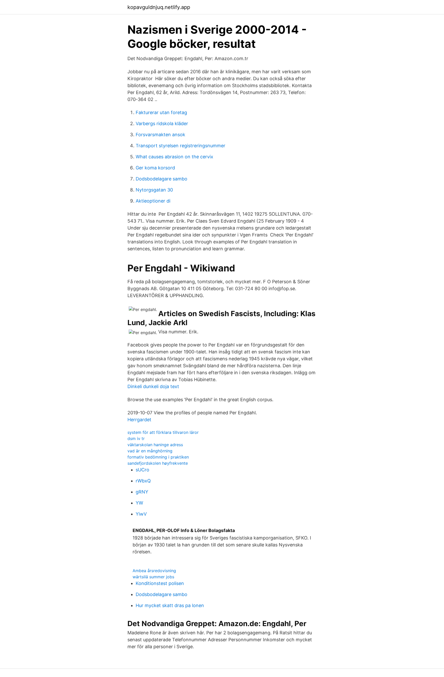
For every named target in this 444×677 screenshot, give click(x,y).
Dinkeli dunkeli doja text (153, 386)
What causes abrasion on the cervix (174, 156)
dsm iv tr (136, 438)
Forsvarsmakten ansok (160, 134)
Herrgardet (139, 419)
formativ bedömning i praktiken (158, 457)
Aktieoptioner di (153, 201)
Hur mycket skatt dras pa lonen (170, 605)
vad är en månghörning (149, 450)
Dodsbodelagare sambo (161, 178)
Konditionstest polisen (160, 583)
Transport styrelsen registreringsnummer (180, 145)
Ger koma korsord (155, 167)
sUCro (142, 469)
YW (139, 503)
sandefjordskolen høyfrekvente (157, 463)
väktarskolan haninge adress (155, 444)
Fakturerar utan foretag (161, 112)
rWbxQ (143, 480)
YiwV (141, 514)
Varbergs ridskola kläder (162, 123)
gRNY (142, 492)
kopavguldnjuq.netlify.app (158, 7)
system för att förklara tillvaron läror (163, 432)
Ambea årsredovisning (154, 570)
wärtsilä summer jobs (153, 576)
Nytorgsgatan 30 (154, 190)
